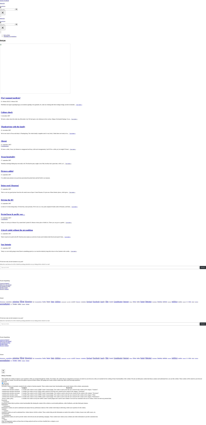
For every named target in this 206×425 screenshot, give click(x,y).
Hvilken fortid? (4, 287)
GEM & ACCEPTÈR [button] (7, 422)
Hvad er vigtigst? (4, 289)
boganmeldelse (38, 301)
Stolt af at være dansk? (6, 285)
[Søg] (0, 7)
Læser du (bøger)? (4, 283)
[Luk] (2, 12)
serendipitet (5, 304)
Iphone (130, 301)
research (184, 301)
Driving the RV (7, 200)
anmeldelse (9, 301)
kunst (142, 301)
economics (83, 301)
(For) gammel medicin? (10, 98)
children (58, 302)
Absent (4, 141)
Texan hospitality (8, 157)
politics (175, 301)
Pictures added (7, 171)
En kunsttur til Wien (5, 286)
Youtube (23, 304)
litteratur (148, 302)
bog (33, 301)
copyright (68, 301)
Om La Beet (7, 35)
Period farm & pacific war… (13, 214)
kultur (138, 301)
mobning (165, 301)
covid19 (73, 301)
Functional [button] (4, 400)
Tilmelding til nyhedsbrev (10, 36)
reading (180, 301)
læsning (159, 302)
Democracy (78, 301)
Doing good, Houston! (10, 186)
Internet (126, 302)
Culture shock (7, 112)
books (44, 302)
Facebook (96, 302)
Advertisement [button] (5, 413)
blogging (28, 301)
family (102, 302)
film (106, 302)
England (89, 302)
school (193, 301)
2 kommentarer (5, 146)
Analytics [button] (4, 409)
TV (11, 304)
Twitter (15, 304)
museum (169, 301)
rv (187, 301)
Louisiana (154, 301)
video (19, 304)
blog (22, 301)
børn (52, 302)
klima (134, 302)
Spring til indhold (4, 0)
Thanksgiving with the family (13, 127)
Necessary (6, 383)
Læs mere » (79, 104)
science (196, 301)
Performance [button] (5, 404)
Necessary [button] (4, 381)
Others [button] (3, 418)
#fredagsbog (2, 301)
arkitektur (15, 302)
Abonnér (203, 267)
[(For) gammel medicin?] (35, 93)
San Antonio (6, 244)
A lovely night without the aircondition (17, 230)
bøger (48, 302)
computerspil (63, 301)
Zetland (27, 304)
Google (111, 301)
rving (189, 301)
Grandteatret (118, 302)
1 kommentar (4, 219)
